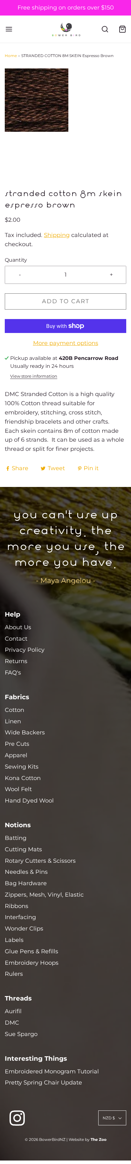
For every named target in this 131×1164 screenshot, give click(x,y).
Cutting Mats (23, 849)
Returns (16, 661)
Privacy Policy (25, 649)
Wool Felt (18, 789)
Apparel (16, 755)
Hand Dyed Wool (29, 800)
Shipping (57, 235)
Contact (16, 638)
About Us (18, 627)
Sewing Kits (21, 766)
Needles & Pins (26, 871)
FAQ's (13, 672)
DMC (12, 1022)
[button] (65, 128)
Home (11, 55)
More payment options (65, 343)
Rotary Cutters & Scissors (40, 860)
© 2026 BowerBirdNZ (45, 1139)
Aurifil (13, 1011)
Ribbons (16, 906)
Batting (15, 838)
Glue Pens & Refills (31, 951)
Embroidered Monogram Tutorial (52, 1071)
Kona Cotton (23, 778)
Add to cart (65, 301)
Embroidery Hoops (32, 962)
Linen (13, 721)
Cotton (14, 710)
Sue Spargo (21, 1034)
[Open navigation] (8, 29)
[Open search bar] (105, 29)
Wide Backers (25, 732)
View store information (33, 376)
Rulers (14, 973)
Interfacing (20, 917)
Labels (14, 940)
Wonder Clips (24, 928)
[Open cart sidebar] (122, 29)
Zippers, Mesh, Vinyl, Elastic (44, 894)
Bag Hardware (26, 883)
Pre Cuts (17, 743)
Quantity (16, 260)
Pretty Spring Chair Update (43, 1082)
